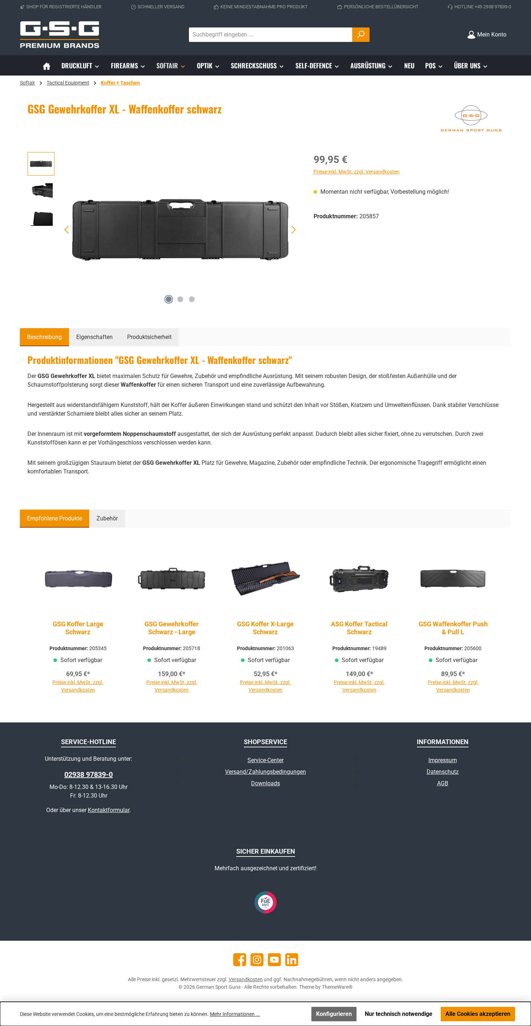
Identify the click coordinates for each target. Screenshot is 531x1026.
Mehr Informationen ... (235, 1014)
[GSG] (471, 120)
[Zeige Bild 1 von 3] (169, 299)
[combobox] (271, 34)
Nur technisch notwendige (398, 1013)
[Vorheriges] (67, 229)
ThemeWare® (337, 987)
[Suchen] (361, 34)
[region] (163, 230)
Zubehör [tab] (107, 518)
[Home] (46, 65)
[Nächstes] (293, 229)
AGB (442, 783)
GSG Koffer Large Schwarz (78, 628)
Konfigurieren (334, 1013)
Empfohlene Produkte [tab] (54, 518)
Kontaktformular (108, 810)
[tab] (44, 337)
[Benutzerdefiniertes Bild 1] (265, 902)
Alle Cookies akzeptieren (477, 1013)
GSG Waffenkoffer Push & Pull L (453, 628)
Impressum (442, 760)
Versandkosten (246, 979)
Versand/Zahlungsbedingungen (265, 771)
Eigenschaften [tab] (94, 337)
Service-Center (265, 760)
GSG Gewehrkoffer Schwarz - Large (171, 628)
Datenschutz (443, 771)
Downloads (265, 783)
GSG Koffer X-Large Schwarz (265, 628)
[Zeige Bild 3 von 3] (192, 299)
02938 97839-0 (88, 774)
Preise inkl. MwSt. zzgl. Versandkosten (357, 172)
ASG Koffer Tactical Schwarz (359, 628)
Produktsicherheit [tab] (149, 337)
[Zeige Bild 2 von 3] (180, 299)
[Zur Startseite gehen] (59, 34)
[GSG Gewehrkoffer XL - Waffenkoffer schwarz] (180, 230)
